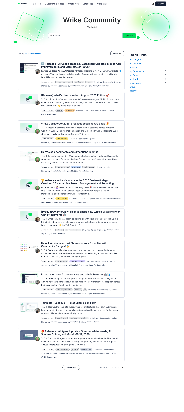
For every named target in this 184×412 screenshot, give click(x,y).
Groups (133, 87)
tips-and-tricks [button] (62, 261)
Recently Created (32, 54)
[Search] (153, 4)
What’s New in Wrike (48, 114)
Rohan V (54, 86)
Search (129, 35)
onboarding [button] (76, 167)
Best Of (133, 90)
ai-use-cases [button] (75, 230)
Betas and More (59, 234)
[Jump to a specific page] (123, 367)
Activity (133, 67)
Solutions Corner (93, 322)
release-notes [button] (86, 349)
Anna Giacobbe (85, 142)
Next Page (71, 367)
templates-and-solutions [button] (78, 318)
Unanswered (148, 83)
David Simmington (77, 86)
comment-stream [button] (63, 167)
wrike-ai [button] (59, 230)
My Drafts (148, 79)
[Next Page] (119, 367)
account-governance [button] (64, 82)
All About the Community (95, 265)
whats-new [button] (70, 110)
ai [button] (66, 230)
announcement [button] (62, 139)
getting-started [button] (88, 167)
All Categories (136, 59)
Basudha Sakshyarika (58, 142)
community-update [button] (77, 261)
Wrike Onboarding (86, 171)
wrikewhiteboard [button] (62, 349)
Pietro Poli (74, 265)
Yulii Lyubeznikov (113, 230)
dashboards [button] (79, 82)
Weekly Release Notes (101, 86)
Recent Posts (136, 63)
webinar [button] (59, 110)
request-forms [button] (61, 318)
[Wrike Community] (23, 3)
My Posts (148, 75)
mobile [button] (89, 82)
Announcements (110, 142)
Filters (115, 53)
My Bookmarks (148, 71)
